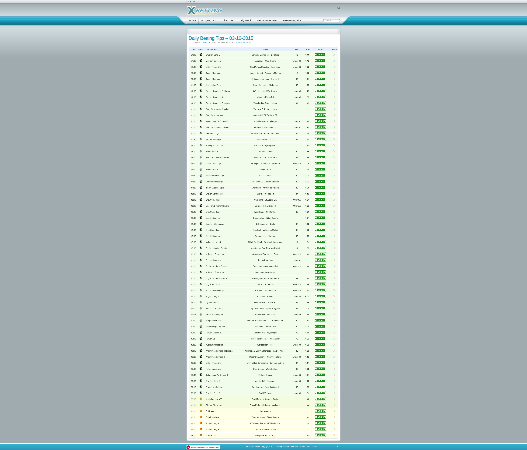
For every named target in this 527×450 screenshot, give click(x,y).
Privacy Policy (304, 447)
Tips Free (203, 43)
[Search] (324, 20)
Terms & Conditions (290, 447)
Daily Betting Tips (244, 43)
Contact (314, 447)
